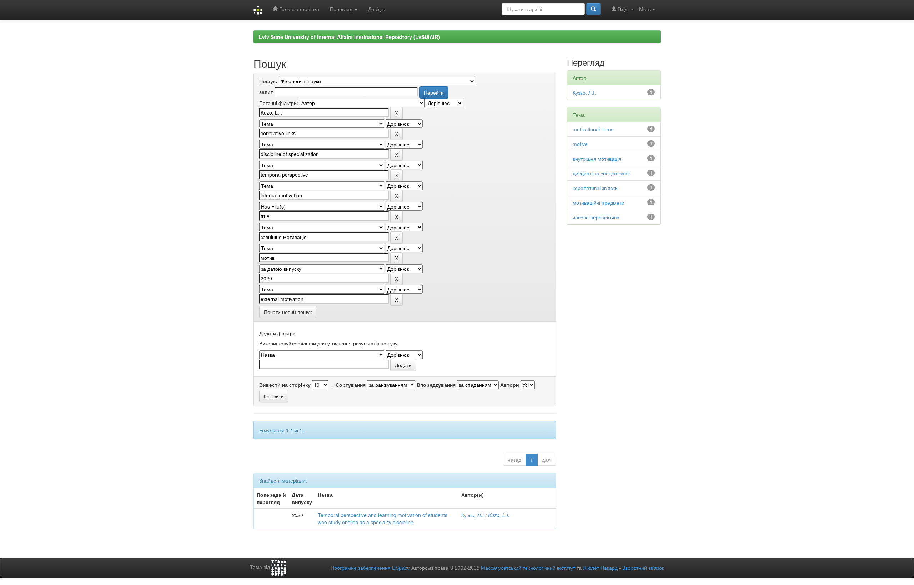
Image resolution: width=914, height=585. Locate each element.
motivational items (593, 129)
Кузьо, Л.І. (473, 515)
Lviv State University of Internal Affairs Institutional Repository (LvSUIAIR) (349, 36)
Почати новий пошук (288, 311)
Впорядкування (436, 384)
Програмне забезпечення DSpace (370, 567)
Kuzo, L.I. (498, 515)
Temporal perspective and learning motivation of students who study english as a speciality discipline (382, 518)
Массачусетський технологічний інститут (528, 567)
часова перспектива (596, 217)
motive (580, 144)
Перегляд (342, 8)
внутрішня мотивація (597, 158)
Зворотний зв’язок (643, 567)
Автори (509, 384)
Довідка (377, 8)
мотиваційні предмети (598, 202)
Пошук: (268, 81)
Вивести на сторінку (285, 384)
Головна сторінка (298, 8)
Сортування (351, 384)
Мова (645, 8)
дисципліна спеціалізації (601, 173)
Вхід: (623, 8)
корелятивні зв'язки (595, 187)
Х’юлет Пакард (600, 567)
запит (266, 91)
